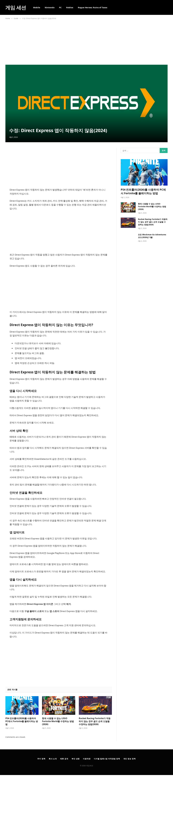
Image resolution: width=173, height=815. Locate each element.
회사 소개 (53, 758)
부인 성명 (76, 758)
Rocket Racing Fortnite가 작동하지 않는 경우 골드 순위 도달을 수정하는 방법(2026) (95, 721)
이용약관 (87, 758)
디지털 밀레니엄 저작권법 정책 (107, 758)
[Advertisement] (86, 41)
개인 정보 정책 (129, 758)
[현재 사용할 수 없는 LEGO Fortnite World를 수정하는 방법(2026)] (58, 705)
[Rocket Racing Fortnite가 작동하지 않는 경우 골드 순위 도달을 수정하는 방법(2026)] (95, 705)
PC (60, 7)
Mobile (36, 7)
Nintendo (49, 7)
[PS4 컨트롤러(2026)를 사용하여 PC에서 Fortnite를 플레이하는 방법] (22, 705)
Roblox (69, 7)
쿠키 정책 (41, 758)
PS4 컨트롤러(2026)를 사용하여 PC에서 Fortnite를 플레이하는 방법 (21, 721)
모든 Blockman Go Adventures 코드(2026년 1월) (152, 236)
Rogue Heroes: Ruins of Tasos (92, 7)
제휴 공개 (64, 758)
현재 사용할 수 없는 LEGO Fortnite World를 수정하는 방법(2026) (58, 721)
